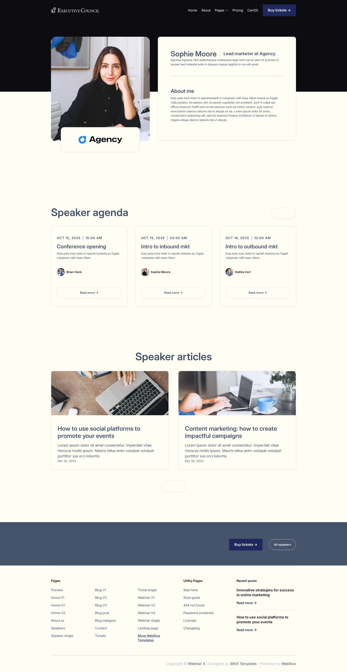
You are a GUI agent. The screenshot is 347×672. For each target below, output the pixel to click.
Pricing (238, 10)
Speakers (58, 628)
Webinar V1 (146, 598)
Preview (57, 590)
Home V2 (58, 605)
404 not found (194, 605)
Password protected (198, 613)
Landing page (148, 628)
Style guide (191, 598)
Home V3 (58, 613)
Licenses (189, 620)
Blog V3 (101, 605)
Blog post (102, 613)
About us (57, 620)
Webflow (288, 664)
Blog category (105, 620)
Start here (190, 590)
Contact (101, 628)
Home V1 (57, 598)
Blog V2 (101, 598)
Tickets (100, 636)
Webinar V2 (146, 605)
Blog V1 (100, 590)
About (205, 10)
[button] (221, 10)
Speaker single (62, 636)
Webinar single (149, 620)
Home (192, 10)
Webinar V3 (146, 613)
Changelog (191, 628)
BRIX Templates (243, 664)
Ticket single (147, 590)
